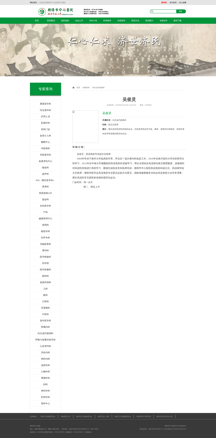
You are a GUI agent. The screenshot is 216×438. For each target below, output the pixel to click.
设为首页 (173, 3)
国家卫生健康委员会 (48, 416)
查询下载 (178, 21)
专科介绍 (93, 21)
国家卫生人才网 (103, 416)
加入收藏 (182, 3)
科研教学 (107, 21)
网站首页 (33, 3)
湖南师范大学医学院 (143, 416)
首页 (37, 21)
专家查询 (121, 21)
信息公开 (79, 21)
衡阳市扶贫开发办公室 (164, 416)
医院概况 (51, 21)
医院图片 (149, 21)
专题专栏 (164, 21)
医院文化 (135, 21)
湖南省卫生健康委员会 (84, 416)
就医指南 (65, 21)
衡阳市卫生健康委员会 (123, 416)
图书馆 (164, 3)
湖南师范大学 (65, 416)
